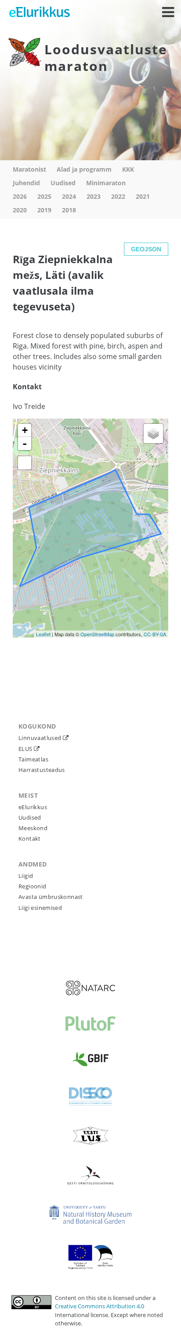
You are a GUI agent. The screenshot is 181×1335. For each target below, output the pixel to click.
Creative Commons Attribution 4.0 (99, 1306)
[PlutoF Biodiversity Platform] (90, 1023)
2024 (69, 196)
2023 (94, 196)
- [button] (25, 443)
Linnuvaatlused (40, 738)
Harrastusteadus (41, 770)
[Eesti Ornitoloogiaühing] (90, 1175)
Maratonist (29, 169)
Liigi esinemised (40, 908)
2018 (69, 210)
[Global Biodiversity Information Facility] (90, 1059)
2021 (143, 196)
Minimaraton (106, 183)
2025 (44, 196)
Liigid (25, 876)
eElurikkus (32, 807)
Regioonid (32, 886)
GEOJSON (146, 249)
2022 (118, 196)
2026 (20, 196)
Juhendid (26, 183)
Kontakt (29, 838)
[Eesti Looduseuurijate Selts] (90, 1136)
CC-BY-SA (155, 634)
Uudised (63, 183)
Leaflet (43, 634)
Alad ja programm (84, 169)
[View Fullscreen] (24, 462)
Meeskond (32, 828)
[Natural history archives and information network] (90, 988)
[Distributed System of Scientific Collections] (90, 1096)
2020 (20, 210)
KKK (128, 169)
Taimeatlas (33, 759)
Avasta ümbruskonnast (50, 897)
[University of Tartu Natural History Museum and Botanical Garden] (90, 1214)
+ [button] (25, 430)
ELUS (26, 749)
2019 (44, 210)
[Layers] (153, 433)
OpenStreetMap (97, 634)
